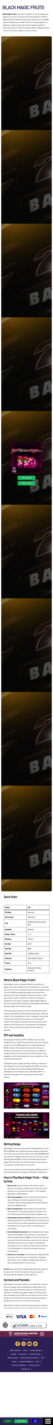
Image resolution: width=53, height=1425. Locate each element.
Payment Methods (26, 1362)
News (14, 1362)
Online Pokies (35, 1354)
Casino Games (15, 1350)
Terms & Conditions (18, 1365)
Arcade (13, 1354)
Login (7, 1421)
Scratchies (23, 1354)
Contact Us (25, 1369)
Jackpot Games (35, 1350)
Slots (25, 1350)
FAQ (37, 1362)
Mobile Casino (13, 1358)
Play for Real (26, 478)
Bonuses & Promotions (29, 1358)
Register (21, 1421)
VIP (42, 1358)
